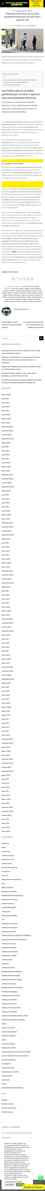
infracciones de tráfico (24, 11)
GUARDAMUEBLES (9, 907)
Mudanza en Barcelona (10, 951)
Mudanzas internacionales (11, 1008)
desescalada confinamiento (11, 879)
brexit (4, 847)
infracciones (6, 911)
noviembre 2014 (7, 811)
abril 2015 (5, 791)
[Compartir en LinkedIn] (32, 279)
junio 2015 (5, 783)
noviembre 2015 (7, 763)
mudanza (27, 288)
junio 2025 (5, 451)
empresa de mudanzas (9, 899)
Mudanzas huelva (26, 297)
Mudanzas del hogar (14, 295)
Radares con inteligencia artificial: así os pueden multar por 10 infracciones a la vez (21, 367)
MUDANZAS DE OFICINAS (12, 979)
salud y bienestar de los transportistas (15, 1056)
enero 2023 (6, 567)
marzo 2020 (6, 703)
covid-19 (5, 875)
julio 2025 (5, 447)
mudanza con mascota (9, 923)
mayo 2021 (6, 647)
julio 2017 (5, 719)
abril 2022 (5, 603)
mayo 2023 (6, 551)
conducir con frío (8, 859)
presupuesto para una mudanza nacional (16, 1052)
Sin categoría (6, 1064)
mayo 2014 (6, 827)
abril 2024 (5, 507)
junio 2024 (5, 499)
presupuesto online (8, 1048)
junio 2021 (5, 643)
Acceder (4, 1100)
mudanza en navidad (9, 955)
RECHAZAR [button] (9, 1184)
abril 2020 (5, 699)
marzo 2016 (6, 747)
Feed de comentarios (9, 1108)
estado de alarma (8, 903)
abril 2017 (5, 731)
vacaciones (5, 1080)
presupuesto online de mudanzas (31, 301)
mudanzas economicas (27, 295)
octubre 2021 (6, 627)
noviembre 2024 (7, 479)
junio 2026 (5, 403)
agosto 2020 (6, 683)
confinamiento (7, 863)
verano (4, 1084)
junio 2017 (5, 723)
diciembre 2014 (7, 807)
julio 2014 (5, 819)
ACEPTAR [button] (20, 1184)
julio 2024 (5, 495)
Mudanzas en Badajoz (9, 992)
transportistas (7, 1076)
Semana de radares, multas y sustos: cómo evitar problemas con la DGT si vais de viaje (19, 374)
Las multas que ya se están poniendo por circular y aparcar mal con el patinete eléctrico (20, 81)
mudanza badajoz (35, 288)
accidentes (5, 843)
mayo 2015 (6, 787)
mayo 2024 (6, 503)
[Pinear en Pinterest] (28, 279)
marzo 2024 (6, 511)
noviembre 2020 (7, 671)
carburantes (6, 851)
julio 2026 (5, 399)
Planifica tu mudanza (33, 1187)
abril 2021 (5, 651)
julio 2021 (5, 639)
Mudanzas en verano (9, 1004)
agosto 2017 (6, 715)
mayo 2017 (6, 727)
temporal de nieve (8, 1068)
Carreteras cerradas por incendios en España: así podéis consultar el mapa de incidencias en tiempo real (21, 381)
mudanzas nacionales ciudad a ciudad (15, 1016)
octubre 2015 (6, 767)
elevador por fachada (9, 891)
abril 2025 (5, 459)
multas (4, 1024)
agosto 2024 (6, 491)
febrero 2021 (6, 659)
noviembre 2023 (7, 527)
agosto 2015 (6, 775)
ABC (14, 252)
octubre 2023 (6, 531)
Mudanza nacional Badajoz (24, 291)
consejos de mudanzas (10, 867)
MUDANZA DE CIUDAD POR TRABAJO (16, 935)
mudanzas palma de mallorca (12, 301)
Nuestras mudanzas (9, 1036)
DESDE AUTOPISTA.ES (10, 272)
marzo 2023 (6, 559)
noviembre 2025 (7, 431)
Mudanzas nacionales (9, 1012)
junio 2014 (5, 823)
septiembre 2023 (8, 535)
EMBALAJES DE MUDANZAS (12, 895)
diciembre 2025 (7, 427)
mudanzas (5, 964)
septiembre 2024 (8, 487)
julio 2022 (5, 591)
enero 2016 (6, 755)
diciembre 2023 (7, 523)
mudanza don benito (9, 291)
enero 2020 (6, 711)
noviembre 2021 (7, 623)
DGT (14, 11)
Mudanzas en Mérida (9, 1000)
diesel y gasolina (7, 887)
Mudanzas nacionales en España (13, 1020)
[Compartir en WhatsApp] (13, 279)
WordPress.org (7, 1112)
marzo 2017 (6, 735)
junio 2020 (5, 691)
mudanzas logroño (37, 297)
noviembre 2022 (7, 575)
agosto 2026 (6, 394)
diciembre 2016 (7, 739)
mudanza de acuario (9, 931)
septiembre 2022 (8, 583)
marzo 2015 (6, 795)
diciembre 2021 (7, 619)
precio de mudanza (8, 1044)
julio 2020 (5, 687)
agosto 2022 (6, 587)
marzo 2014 (6, 831)
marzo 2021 (6, 655)
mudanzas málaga (21, 299)
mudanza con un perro (10, 927)
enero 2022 (6, 615)
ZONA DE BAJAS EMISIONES (12, 1088)
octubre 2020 (6, 675)
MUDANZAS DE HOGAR (11, 975)
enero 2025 (6, 471)
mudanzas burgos (31, 293)
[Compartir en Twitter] (20, 279)
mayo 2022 (6, 599)
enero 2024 (6, 519)
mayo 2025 (6, 455)
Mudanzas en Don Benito (11, 995)
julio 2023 (5, 543)
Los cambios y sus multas (12, 85)
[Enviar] (41, 338)
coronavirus (6, 871)
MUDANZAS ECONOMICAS (12, 987)
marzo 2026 (6, 415)
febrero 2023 (6, 563)
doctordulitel (31, 25)
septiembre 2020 (8, 679)
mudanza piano (7, 959)
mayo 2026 (6, 407)
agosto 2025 (6, 443)
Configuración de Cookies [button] (13, 1181)
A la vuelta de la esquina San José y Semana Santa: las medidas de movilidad (33, 324)
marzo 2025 (6, 463)
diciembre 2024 (7, 475)
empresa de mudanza (17, 288)
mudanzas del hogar (9, 984)
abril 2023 (5, 555)
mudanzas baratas (7, 293)
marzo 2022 (6, 607)
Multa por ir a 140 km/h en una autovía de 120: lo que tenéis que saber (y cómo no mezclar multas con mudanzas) (21, 359)
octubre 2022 (6, 579)
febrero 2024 (6, 515)
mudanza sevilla (37, 291)
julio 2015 (5, 779)
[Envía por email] (24, 279)
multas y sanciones (8, 1028)
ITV (3, 919)
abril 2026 (5, 411)
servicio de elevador (9, 1060)
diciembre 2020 (7, 667)
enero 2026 (6, 423)
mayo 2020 (6, 695)
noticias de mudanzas (9, 1032)
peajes (4, 1040)
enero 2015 (6, 803)
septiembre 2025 (8, 439)
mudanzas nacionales (33, 299)
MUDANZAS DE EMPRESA (11, 972)
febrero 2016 (6, 751)
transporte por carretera (10, 1072)
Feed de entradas (8, 1104)
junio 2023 (5, 547)
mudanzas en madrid (14, 297)
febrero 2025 (6, 467)
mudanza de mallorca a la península (14, 939)
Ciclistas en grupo (8, 855)
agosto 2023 (6, 539)
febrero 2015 (6, 799)
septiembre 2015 (8, 771)
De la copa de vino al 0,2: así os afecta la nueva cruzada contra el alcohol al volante (21, 351)
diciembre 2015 (7, 759)
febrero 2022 (6, 611)
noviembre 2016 (7, 743)
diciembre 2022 (7, 571)
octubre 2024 (6, 483)
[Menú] (3, 3)
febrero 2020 (6, 707)
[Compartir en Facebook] (17, 279)
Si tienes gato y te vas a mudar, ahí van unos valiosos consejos (12, 324)
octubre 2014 (6, 815)
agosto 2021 (6, 635)
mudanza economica (9, 943)
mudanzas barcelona (19, 293)
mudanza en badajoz (9, 947)
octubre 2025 (6, 435)
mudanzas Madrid (10, 299)
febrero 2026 (6, 419)
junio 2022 (5, 595)
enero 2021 (6, 663)
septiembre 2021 (8, 631)
